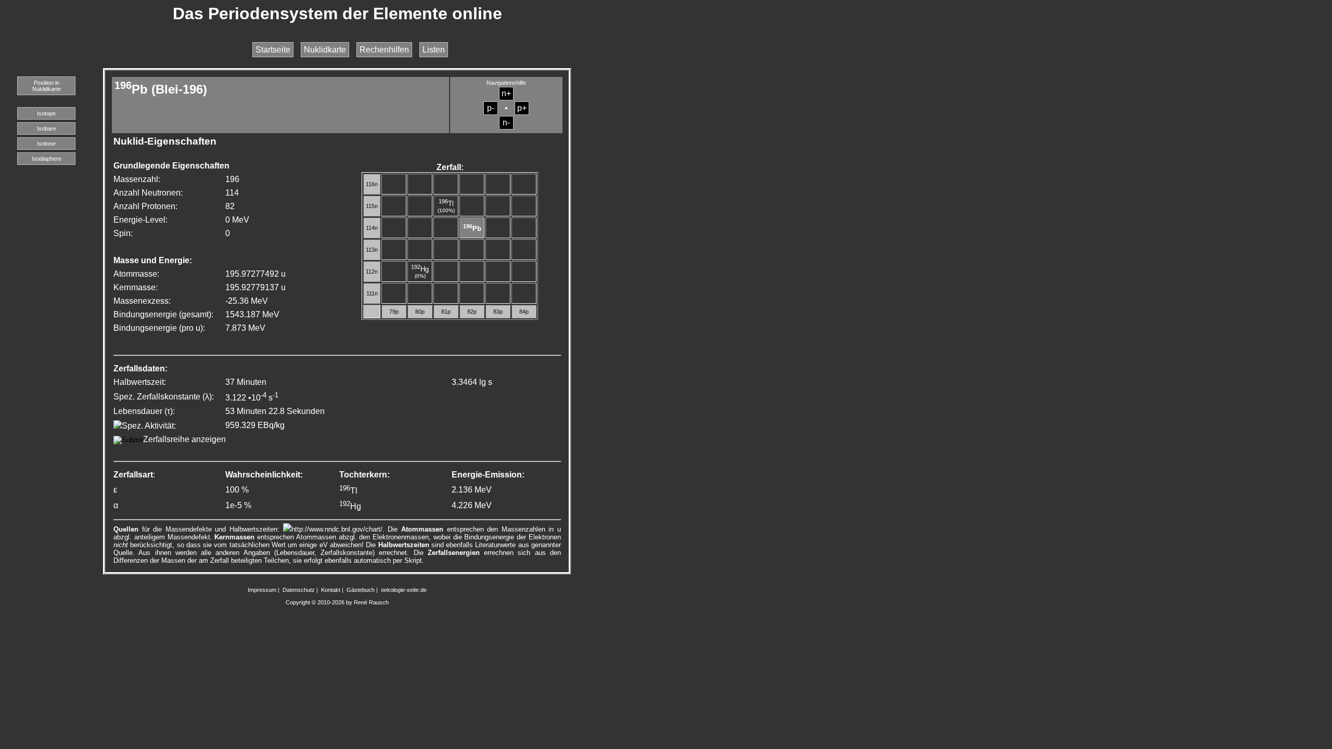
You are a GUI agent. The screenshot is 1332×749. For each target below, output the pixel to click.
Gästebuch (361, 590)
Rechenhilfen (384, 49)
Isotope (46, 113)
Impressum (262, 590)
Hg (420, 269)
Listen (433, 49)
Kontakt (330, 590)
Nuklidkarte (325, 49)
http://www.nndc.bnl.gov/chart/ (336, 529)
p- (490, 108)
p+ (522, 108)
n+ (506, 93)
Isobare (46, 128)
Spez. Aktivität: (149, 425)
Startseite (272, 49)
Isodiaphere (46, 159)
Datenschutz (299, 590)
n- (506, 122)
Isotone (46, 143)
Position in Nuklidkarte (46, 86)
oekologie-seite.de (404, 590)
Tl (446, 204)
